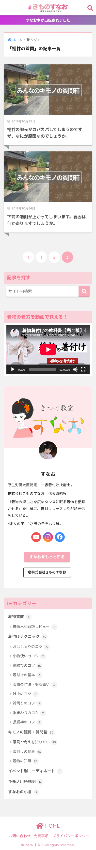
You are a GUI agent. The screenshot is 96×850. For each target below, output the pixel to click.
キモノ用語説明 (25, 781)
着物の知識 (25, 760)
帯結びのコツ (27, 665)
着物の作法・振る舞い (34, 684)
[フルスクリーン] (83, 369)
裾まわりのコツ (28, 712)
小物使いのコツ (28, 655)
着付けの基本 (26, 674)
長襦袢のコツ (26, 721)
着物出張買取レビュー (34, 626)
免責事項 (41, 835)
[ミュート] (75, 369)
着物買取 (18, 616)
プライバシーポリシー (70, 835)
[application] (48, 349)
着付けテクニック (27, 636)
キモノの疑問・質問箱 (31, 732)
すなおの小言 (22, 791)
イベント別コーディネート (34, 771)
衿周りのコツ (26, 702)
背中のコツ (25, 693)
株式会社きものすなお (49, 572)
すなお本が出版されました (48, 20)
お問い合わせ (20, 835)
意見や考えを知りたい (34, 741)
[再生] (12, 369)
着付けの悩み (27, 751)
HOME (52, 826)
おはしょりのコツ (30, 646)
